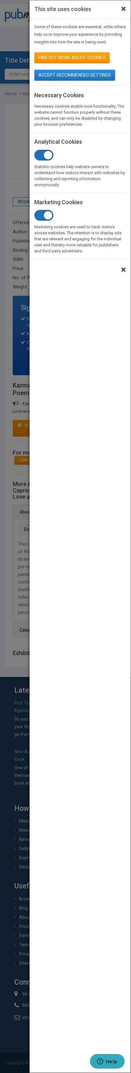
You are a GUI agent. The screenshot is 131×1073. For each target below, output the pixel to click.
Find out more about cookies (72, 57)
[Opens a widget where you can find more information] (107, 1062)
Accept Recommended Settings (74, 75)
